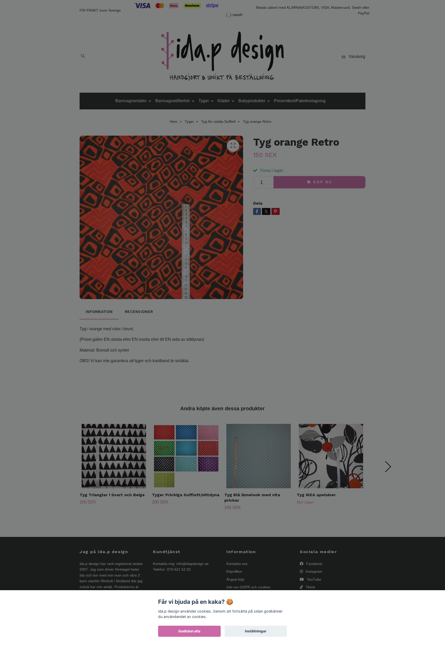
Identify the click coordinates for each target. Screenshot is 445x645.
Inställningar (256, 631)
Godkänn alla (189, 631)
